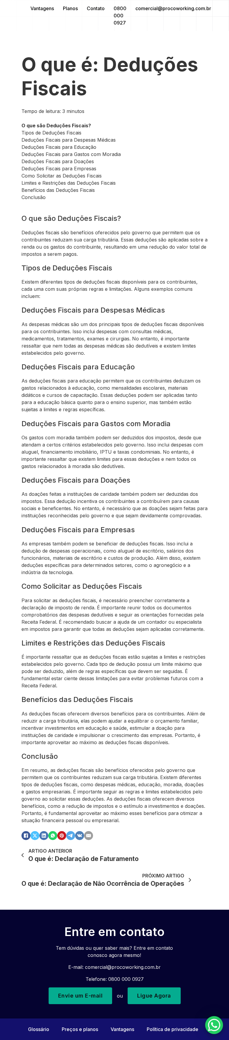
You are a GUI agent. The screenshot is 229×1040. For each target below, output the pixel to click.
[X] (34, 835)
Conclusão (33, 197)
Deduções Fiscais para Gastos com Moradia (71, 154)
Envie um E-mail (80, 995)
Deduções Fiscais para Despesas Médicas (68, 140)
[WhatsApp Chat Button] (214, 1025)
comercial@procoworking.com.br (173, 8)
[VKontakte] (79, 835)
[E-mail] (88, 835)
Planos (70, 8)
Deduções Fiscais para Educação (58, 147)
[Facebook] (25, 835)
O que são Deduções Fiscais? (56, 126)
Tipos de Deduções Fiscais (51, 133)
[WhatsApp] (52, 835)
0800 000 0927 (120, 15)
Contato (96, 8)
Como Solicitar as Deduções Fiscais (61, 176)
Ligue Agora (154, 995)
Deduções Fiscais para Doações (57, 161)
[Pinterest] (61, 835)
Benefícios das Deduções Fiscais (58, 190)
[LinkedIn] (43, 835)
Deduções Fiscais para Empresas (58, 169)
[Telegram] (70, 835)
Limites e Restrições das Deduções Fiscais (68, 183)
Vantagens (42, 8)
